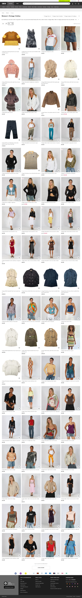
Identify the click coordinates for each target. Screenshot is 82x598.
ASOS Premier (22, 585)
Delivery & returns (23, 583)
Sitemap (21, 588)
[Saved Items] (75, 3)
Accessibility (78, 596)
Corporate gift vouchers (54, 583)
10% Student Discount (24, 586)
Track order (22, 581)
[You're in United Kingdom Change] (78, 1)
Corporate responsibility (39, 583)
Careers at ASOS (38, 581)
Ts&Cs (74, 596)
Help (21, 579)
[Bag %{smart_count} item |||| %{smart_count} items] (78, 3)
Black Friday (52, 585)
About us (36, 579)
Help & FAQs (73, 0)
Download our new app (64, 0)
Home (3, 12)
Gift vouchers (52, 581)
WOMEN (11, 3)
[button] (67, 583)
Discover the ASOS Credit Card (55, 588)
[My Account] (72, 3)
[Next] (79, 16)
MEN (17, 3)
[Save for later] (19, 48)
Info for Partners (53, 586)
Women (7, 12)
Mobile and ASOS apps (54, 579)
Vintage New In (47, 16)
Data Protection (23, 590)
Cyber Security (38, 586)
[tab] (4, 6)
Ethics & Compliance (24, 592)
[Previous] (42, 16)
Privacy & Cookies (69, 596)
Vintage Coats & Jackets (57, 16)
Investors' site (37, 585)
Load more (41, 567)
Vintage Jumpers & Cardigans (70, 16)
